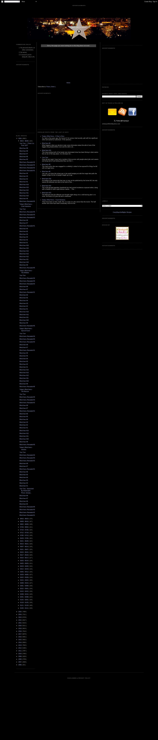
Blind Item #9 (24, 148)
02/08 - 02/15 (24, 594)
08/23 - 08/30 (24, 141)
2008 (20, 659)
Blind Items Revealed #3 (27, 165)
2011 (20, 651)
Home (68, 83)
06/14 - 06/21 (24, 544)
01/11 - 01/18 (24, 605)
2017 (20, 634)
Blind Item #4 (24, 173)
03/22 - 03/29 (24, 577)
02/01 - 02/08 (24, 597)
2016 (20, 637)
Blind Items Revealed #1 (27, 170)
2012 (20, 648)
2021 (20, 623)
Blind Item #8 (24, 151)
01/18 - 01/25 (24, 602)
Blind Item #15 (24, 248)
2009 (20, 656)
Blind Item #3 (24, 176)
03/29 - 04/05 (24, 574)
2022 (20, 620)
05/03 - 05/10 (24, 560)
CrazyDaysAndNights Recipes (122, 212)
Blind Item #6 (24, 156)
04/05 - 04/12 (24, 572)
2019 (20, 628)
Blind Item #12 (24, 190)
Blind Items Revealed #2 (27, 168)
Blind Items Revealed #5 (27, 201)
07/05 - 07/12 (24, 535)
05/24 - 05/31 (24, 552)
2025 (20, 611)
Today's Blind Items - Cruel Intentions (53, 200)
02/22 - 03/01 (24, 588)
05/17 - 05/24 (24, 555)
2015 (20, 639)
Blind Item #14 (24, 184)
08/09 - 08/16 (24, 521)
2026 (20, 138)
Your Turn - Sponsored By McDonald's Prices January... (27, 491)
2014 (20, 642)
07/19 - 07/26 (24, 530)
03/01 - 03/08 (24, 586)
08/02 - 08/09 (24, 524)
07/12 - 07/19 (24, 532)
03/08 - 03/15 (24, 583)
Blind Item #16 (24, 245)
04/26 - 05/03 (24, 563)
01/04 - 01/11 (24, 608)
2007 (20, 662)
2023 (20, 617)
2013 (20, 645)
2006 (20, 665)
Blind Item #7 (24, 154)
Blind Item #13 (24, 187)
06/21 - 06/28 (24, 541)
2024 (20, 614)
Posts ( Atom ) (50, 86)
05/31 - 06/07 (24, 549)
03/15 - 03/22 (24, 580)
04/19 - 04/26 (24, 566)
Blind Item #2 (24, 179)
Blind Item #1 (24, 182)
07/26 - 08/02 (24, 527)
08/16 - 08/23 (24, 518)
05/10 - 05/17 (24, 558)
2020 (20, 625)
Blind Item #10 (24, 196)
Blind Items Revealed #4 (27, 162)
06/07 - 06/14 (24, 546)
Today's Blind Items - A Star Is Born (53, 136)
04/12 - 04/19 (24, 569)
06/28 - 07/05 (24, 538)
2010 (20, 653)
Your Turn (23, 209)
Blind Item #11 (24, 193)
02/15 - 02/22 (24, 591)
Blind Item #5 (24, 159)
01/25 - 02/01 (24, 600)
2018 (20, 631)
